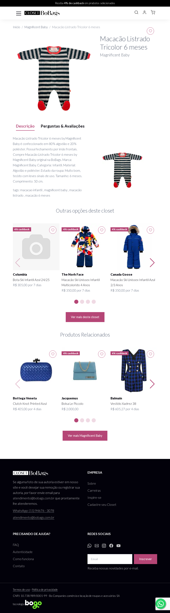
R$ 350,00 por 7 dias (76, 290)
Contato (19, 566)
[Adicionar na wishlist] (150, 31)
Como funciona (23, 559)
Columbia (20, 274)
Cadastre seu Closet (101, 504)
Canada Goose (121, 274)
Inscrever (145, 559)
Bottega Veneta (25, 398)
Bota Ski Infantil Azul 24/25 (31, 280)
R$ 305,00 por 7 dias (27, 285)
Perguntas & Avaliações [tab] (63, 126)
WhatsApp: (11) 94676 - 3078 (33, 510)
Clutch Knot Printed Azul (30, 403)
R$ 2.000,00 (70, 409)
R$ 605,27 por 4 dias (124, 409)
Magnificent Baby (36, 27)
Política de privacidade (45, 589)
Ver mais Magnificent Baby (85, 435)
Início (16, 27)
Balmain (116, 398)
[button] (136, 13)
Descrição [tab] (25, 126)
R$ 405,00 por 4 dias (27, 409)
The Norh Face (73, 274)
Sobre (91, 483)
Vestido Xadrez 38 (123, 403)
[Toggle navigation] (19, 13)
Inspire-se (94, 497)
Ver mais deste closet (85, 317)
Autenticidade (23, 552)
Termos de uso (21, 589)
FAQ (16, 545)
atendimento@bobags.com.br (33, 498)
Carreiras (94, 490)
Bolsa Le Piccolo (72, 403)
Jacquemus (70, 398)
